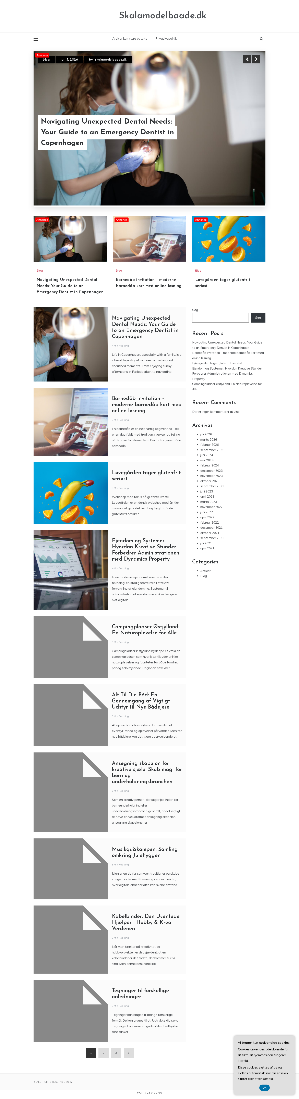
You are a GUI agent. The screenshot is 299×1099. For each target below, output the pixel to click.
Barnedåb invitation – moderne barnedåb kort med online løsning (99, 143)
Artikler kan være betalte (129, 38)
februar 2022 (209, 522)
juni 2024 (206, 455)
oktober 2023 (209, 481)
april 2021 (207, 548)
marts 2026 (208, 439)
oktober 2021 (209, 533)
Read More (249, 143)
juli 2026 (206, 434)
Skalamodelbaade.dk (162, 16)
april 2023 (207, 496)
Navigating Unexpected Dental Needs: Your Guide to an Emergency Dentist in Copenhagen (70, 286)
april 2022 (207, 517)
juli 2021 (206, 543)
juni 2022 (206, 512)
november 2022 (211, 507)
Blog (46, 63)
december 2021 (211, 527)
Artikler (205, 571)
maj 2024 (207, 460)
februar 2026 (209, 445)
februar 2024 (209, 465)
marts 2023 (208, 502)
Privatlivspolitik (166, 38)
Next (256, 59)
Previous (247, 59)
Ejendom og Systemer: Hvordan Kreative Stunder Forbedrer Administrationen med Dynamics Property (227, 373)
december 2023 (211, 471)
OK (264, 1087)
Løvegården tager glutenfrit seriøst (217, 363)
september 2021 (212, 538)
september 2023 (212, 486)
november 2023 (211, 476)
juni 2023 (206, 491)
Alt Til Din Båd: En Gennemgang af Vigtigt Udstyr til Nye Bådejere (141, 701)
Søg (195, 310)
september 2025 (212, 450)
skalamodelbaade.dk (116, 63)
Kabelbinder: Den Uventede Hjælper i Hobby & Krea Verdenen (146, 923)
